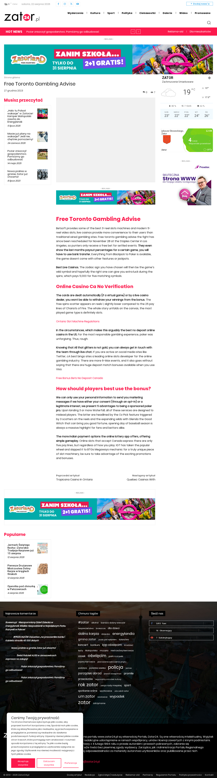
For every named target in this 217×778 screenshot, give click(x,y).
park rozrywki (116, 656)
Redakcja (90, 774)
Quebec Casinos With (141, 479)
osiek (81, 656)
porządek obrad (90, 673)
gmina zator (87, 639)
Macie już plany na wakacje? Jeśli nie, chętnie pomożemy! (20, 136)
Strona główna (12, 77)
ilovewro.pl (11, 622)
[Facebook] (58, 4)
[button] (209, 22)
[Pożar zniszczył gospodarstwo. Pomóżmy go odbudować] (42, 154)
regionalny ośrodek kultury (108, 679)
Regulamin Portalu (166, 774)
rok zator (88, 684)
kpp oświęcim (112, 645)
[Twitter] (71, 4)
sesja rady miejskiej (111, 685)
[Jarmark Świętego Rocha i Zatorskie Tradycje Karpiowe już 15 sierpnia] (42, 548)
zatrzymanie (99, 703)
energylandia (123, 633)
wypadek (117, 696)
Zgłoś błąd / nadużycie (110, 774)
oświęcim (97, 656)
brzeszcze (100, 628)
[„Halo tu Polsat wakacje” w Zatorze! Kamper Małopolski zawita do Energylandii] (42, 114)
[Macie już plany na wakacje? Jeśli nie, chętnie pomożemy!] (42, 137)
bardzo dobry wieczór (113, 622)
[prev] (133, 32)
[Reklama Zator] (185, 184)
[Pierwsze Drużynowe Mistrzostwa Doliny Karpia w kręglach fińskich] (42, 569)
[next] (138, 32)
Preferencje (71, 763)
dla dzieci (114, 628)
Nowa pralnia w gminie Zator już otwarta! (52, 31)
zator (84, 702)
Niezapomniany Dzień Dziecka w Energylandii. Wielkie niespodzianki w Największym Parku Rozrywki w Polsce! (35, 626)
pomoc (129, 668)
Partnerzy (148, 774)
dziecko (105, 634)
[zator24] (21, 17)
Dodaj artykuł (74, 774)
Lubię (208, 623)
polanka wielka (97, 668)
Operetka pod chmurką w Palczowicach (21, 588)
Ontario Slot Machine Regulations (78, 321)
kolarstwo (124, 639)
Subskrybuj (205, 637)
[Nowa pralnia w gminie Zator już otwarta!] (42, 174)
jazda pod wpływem (107, 639)
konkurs (95, 645)
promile (129, 673)
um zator (86, 696)
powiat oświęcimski (113, 673)
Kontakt (209, 774)
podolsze (82, 668)
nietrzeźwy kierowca (122, 650)
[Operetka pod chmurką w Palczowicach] (42, 589)
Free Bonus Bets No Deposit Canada (79, 378)
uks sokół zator (121, 691)
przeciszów (85, 679)
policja (115, 667)
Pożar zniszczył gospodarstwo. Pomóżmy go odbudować (17, 155)
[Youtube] (77, 4)
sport (127, 685)
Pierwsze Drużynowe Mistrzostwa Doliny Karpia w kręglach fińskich (19, 570)
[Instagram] (64, 4)
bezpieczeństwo (86, 628)
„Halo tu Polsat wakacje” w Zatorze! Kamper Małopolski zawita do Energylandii (20, 116)
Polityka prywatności (190, 774)
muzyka (104, 650)
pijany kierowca (86, 661)
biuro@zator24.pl (88, 762)
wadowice (102, 697)
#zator (83, 622)
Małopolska (91, 650)
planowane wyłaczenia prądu (111, 661)
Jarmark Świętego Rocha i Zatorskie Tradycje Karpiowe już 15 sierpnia (20, 549)
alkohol (94, 622)
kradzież (128, 645)
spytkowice (106, 690)
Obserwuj (206, 630)
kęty (80, 650)
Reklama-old (133, 774)
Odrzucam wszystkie (49, 763)
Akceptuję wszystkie (23, 763)
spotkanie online (87, 690)
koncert (83, 645)
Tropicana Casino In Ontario (74, 479)
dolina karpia (88, 633)
